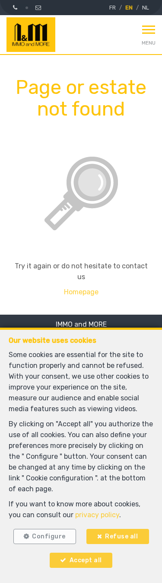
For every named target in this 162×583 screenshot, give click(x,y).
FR (112, 7)
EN (129, 7)
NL (145, 7)
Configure (49, 536)
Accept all (86, 560)
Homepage (81, 292)
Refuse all (121, 536)
